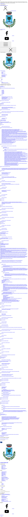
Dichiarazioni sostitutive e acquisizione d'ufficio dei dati (6, 238)
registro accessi (4, 425)
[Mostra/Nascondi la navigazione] (5, 44)
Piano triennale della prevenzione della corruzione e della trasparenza (9, 416)
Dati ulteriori (1, 430)
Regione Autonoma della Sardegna (4, 5)
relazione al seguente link (5, 392)
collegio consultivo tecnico (6, 279)
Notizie (2, 483)
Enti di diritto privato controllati (3, 229)
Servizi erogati (1, 339)
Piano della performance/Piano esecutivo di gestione (7, 211)
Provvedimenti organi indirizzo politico (4, 243)
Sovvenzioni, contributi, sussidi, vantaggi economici (5, 302)
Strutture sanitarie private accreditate (4, 397)
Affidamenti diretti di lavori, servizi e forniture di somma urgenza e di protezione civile (12, 298)
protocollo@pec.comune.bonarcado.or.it (6, 494)
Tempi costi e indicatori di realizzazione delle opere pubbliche (7, 376)
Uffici (2, 466)
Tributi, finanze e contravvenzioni (5, 478)
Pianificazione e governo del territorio (4, 379)
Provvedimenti (1, 241)
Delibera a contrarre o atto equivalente (6, 280)
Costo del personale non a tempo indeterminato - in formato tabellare (9, 177)
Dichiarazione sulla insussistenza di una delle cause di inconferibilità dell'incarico (10, 130)
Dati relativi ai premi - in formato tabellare (6, 220)
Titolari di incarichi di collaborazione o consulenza (5, 122)
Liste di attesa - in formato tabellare (5, 351)
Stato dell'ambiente (4, 387)
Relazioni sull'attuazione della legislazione (6, 391)
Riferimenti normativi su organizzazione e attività (7, 96)
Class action (1, 343)
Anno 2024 (3, 91)
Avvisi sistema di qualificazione (6, 297)
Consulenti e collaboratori (3, 120)
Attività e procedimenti (2, 233)
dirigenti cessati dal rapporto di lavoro (6, 126)
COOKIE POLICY (2, 3)
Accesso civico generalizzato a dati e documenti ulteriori (8, 423)
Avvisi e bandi (3, 281)
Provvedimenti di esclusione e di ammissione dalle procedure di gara (9, 299)
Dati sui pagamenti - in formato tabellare (6, 359)
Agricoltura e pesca (4, 480)
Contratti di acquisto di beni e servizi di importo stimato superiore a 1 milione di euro (11, 300)
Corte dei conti (1, 333)
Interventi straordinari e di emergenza (4, 403)
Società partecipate (2, 226)
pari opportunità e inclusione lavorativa (7, 277)
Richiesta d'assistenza (4, 497)
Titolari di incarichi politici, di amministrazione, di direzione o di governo (8, 105)
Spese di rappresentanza (4, 432)
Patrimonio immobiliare (4, 321)
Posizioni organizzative (2, 195)
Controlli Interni (2, 336)
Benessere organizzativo (2, 221)
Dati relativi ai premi (2, 218)
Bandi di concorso (2, 198)
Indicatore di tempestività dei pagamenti (6, 363)
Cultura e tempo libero (4, 472)
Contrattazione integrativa (3, 188)
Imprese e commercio (4, 473)
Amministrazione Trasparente (5, 82)
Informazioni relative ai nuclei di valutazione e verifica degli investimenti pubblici (10, 371)
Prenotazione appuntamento (5, 496)
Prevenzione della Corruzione (3, 414)
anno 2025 (3, 90)
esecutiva (3, 276)
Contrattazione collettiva (2, 185)
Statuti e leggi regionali (4, 98)
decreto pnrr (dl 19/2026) (3, 357)
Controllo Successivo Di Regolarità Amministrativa (7, 338)
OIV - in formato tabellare (4, 194)
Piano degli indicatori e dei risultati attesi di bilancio (5, 315)
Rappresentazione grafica (3, 232)
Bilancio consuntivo (4, 314)
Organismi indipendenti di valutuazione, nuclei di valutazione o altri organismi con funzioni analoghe (11, 327)
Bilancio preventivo (4, 313)
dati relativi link (4, 389)
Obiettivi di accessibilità (4, 429)
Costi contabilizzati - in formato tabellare (6, 348)
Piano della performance (2, 209)
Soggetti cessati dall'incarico (5, 108)
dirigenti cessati (2, 124)
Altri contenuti (1, 412)
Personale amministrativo (4, 468)
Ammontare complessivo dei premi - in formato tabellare (8, 217)
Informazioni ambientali (2, 383)
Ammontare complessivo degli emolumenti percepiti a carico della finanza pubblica (10, 129)
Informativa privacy (4, 499)
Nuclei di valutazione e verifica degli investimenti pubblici (6, 369)
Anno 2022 (3, 92)
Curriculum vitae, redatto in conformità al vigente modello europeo (9, 141)
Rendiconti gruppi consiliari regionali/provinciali (5, 112)
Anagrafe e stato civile (4, 471)
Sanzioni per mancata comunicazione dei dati (5, 109)
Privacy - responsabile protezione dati (4, 435)
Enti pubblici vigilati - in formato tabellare (6, 225)
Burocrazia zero (2, 103)
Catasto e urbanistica (4, 474)
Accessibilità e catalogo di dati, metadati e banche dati (6, 426)
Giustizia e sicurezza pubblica (5, 477)
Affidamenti (3, 282)
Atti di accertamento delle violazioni (5, 419)
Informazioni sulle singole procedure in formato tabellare (6, 258)
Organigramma (3, 118)
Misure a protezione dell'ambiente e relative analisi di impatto (8, 390)
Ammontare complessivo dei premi (4, 215)
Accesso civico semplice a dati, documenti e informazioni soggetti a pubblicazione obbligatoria (12, 422)
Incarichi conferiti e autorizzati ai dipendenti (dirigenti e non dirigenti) (7, 181)
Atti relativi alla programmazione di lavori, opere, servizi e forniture (9, 290)
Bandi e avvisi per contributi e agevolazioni (6, 305)
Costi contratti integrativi (4, 191)
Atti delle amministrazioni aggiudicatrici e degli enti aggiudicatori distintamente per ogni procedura (10, 262)
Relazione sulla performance (3, 212)
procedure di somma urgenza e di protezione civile (7, 266)
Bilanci (1, 310)
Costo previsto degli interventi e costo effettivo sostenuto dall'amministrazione (11, 406)
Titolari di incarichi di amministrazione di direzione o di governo (8, 107)
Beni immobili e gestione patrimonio (4, 318)
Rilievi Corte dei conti (4, 335)
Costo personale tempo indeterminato (6, 173)
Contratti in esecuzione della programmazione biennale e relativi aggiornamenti (10, 434)
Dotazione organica (2, 170)
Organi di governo (4, 465)
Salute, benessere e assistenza (5, 479)
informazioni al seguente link (6, 394)
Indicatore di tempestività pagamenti (4, 361)
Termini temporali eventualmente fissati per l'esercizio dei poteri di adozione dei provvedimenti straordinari (14, 408)
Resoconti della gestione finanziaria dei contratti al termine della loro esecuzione (10, 301)
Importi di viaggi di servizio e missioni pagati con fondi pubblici (8, 139)
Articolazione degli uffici (3, 116)
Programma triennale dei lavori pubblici (7, 292)
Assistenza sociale (4, 75)
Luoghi (2, 487)
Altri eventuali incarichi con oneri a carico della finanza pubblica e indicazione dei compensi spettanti (12, 138)
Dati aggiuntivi (3, 433)
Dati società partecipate (4, 228)
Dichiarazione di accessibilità (5, 500)
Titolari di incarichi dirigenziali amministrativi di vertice (6, 127)
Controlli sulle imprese (2, 246)
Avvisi (2, 484)
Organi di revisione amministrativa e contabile (5, 330)
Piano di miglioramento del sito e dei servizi (6, 501)
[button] (2, 72)
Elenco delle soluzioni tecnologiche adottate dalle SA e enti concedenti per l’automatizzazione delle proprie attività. (12, 257)
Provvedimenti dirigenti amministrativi (4, 244)
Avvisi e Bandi (4, 296)
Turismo (2, 475)
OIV (0, 192)
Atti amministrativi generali (4, 97)
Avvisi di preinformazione (6, 295)
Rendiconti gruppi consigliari (5, 114)
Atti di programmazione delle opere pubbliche (5, 372)
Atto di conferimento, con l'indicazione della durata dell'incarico (10, 150)
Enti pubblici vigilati (2, 223)
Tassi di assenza (2, 178)
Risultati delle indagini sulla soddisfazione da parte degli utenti (8, 354)
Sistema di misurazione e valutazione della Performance (6, 206)
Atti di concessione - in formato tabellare (6, 309)
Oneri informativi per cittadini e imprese (4, 100)
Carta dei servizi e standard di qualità (4, 340)
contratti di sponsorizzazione (6, 272)
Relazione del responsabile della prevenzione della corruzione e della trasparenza (10, 418)
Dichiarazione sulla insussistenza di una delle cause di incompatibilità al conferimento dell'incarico (14, 152)
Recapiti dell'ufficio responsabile (5, 240)
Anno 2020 (3, 93)
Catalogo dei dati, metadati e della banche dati (7, 428)
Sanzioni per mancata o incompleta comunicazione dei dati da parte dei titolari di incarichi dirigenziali (12, 111)
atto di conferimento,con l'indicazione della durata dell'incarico (8, 142)
